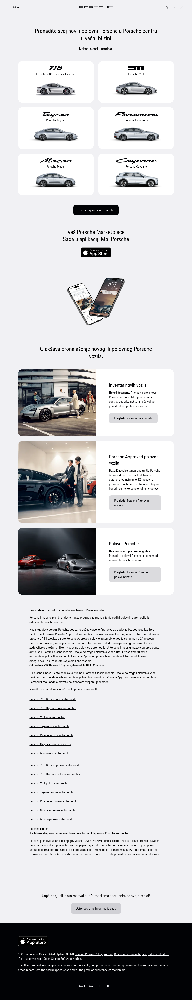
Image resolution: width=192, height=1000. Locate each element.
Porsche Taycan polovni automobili (51, 792)
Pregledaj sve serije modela (96, 210)
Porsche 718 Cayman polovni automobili (54, 774)
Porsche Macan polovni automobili (51, 819)
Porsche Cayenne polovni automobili (52, 810)
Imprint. (108, 954)
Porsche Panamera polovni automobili (53, 801)
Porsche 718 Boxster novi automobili (52, 699)
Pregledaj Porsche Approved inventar (132, 502)
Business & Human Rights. (130, 954)
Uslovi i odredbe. (158, 954)
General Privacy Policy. (89, 954)
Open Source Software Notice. (63, 958)
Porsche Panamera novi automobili (51, 735)
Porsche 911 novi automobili (47, 717)
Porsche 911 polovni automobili (49, 783)
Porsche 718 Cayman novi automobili (52, 708)
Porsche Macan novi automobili (49, 753)
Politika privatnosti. (31, 958)
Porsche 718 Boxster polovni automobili (54, 765)
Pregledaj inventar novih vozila (133, 418)
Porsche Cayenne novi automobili (50, 744)
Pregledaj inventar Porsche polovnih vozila (131, 574)
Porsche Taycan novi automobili (49, 726)
